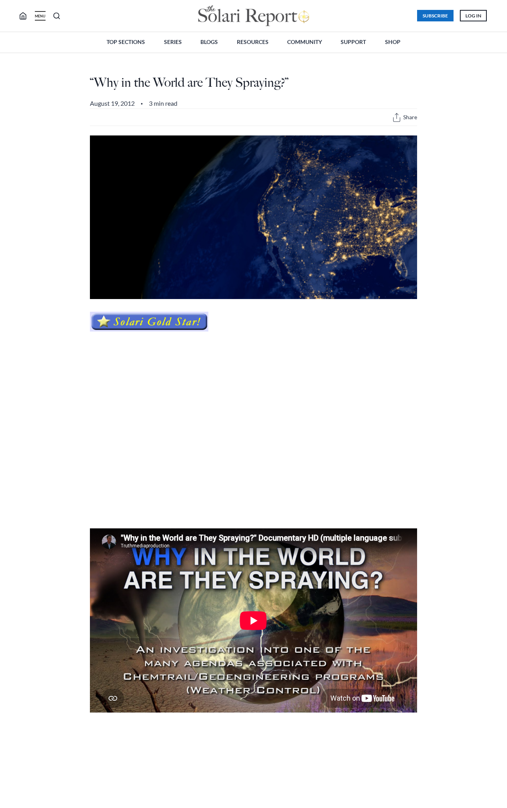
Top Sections (126, 41)
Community (304, 41)
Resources (253, 41)
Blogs (209, 41)
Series (173, 41)
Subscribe (435, 16)
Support (353, 41)
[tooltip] (397, 117)
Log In (473, 16)
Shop (392, 41)
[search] (26, 16)
